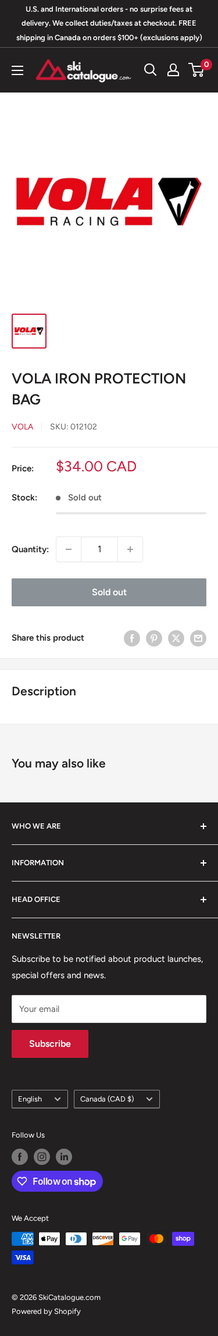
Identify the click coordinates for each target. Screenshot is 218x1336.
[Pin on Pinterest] (154, 638)
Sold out (109, 592)
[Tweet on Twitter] (176, 638)
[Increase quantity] (130, 549)
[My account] (173, 69)
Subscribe (50, 1043)
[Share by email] (198, 638)
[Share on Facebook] (132, 638)
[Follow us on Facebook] (20, 1157)
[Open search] (150, 69)
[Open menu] (17, 70)
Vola (22, 427)
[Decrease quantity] (68, 549)
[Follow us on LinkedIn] (64, 1157)
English (30, 1099)
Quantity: (30, 549)
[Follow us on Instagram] (42, 1157)
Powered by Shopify (46, 1311)
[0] (197, 70)
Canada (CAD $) (107, 1099)
